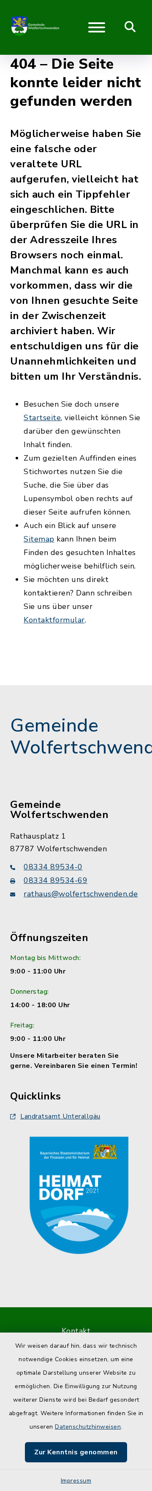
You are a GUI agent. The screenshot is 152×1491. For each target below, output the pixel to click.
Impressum (76, 1481)
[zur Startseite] (35, 27)
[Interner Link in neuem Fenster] (79, 1193)
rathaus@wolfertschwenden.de (81, 894)
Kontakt (76, 1331)
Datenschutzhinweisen (88, 1427)
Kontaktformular (54, 620)
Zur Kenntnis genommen (76, 1452)
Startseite (42, 418)
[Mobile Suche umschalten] (130, 27)
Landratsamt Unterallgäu (60, 1116)
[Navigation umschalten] (96, 27)
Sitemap (39, 539)
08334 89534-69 (55, 880)
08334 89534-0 (53, 867)
